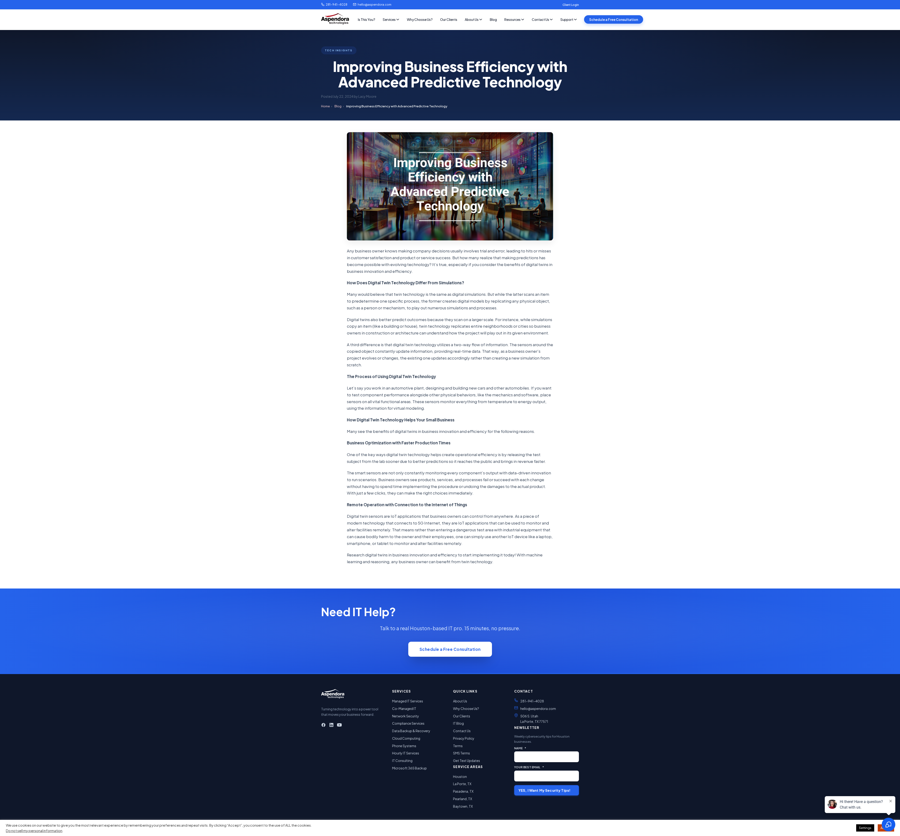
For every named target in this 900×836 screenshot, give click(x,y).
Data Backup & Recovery (411, 731)
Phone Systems (404, 746)
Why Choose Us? (420, 19)
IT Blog (458, 723)
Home (325, 106)
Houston (460, 776)
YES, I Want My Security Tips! (544, 790)
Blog (493, 19)
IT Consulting (402, 760)
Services (389, 19)
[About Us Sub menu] (480, 19)
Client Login (570, 5)
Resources (512, 19)
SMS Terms (461, 753)
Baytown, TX (463, 806)
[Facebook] (323, 726)
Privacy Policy (463, 738)
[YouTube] (339, 726)
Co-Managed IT (404, 708)
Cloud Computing (406, 738)
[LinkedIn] (331, 726)
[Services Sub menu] (397, 19)
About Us (472, 19)
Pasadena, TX (463, 791)
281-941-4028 (336, 4)
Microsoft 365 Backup (409, 768)
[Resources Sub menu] (522, 19)
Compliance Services (408, 723)
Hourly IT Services (405, 753)
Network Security (405, 716)
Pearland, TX (462, 799)
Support (566, 19)
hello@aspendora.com (374, 4)
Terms (458, 746)
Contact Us (540, 19)
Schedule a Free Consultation (613, 19)
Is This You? (366, 19)
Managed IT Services (407, 701)
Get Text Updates (466, 760)
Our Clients (448, 19)
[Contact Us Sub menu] (551, 19)
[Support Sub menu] (575, 19)
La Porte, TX (462, 784)
